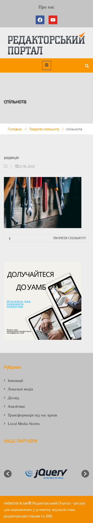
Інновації (15, 381)
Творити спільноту (69, 238)
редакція (11, 157)
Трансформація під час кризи (32, 415)
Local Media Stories (24, 424)
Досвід (13, 398)
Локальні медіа (20, 389)
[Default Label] (53, 19)
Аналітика (16, 406)
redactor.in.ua (15, 503)
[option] (46, 473)
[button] (8, 474)
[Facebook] (41, 19)
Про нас (46, 7)
